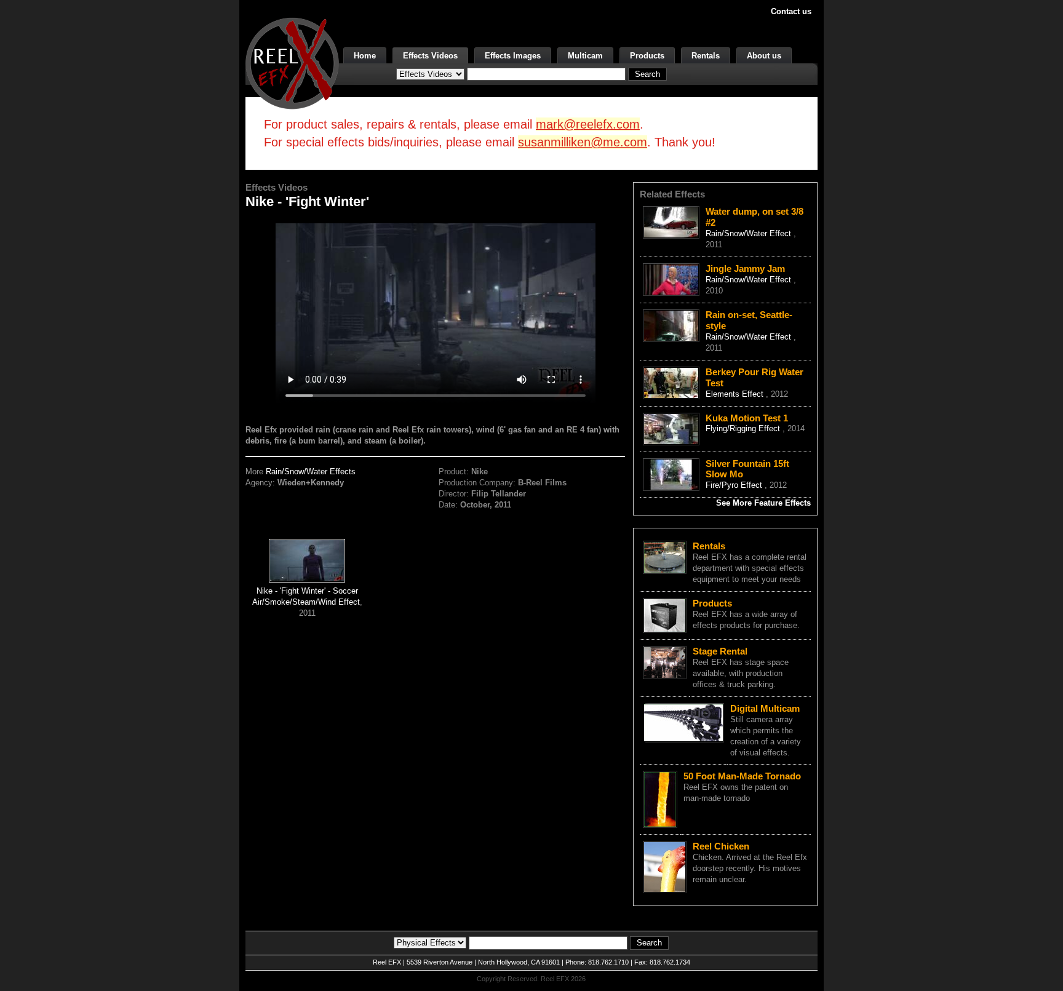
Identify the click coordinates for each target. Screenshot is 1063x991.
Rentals (705, 55)
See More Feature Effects (763, 502)
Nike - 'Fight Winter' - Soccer (307, 590)
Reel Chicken (721, 846)
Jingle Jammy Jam (745, 268)
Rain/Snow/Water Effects (311, 471)
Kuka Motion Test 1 (747, 418)
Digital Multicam (765, 708)
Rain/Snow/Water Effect (750, 233)
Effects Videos (430, 55)
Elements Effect (736, 394)
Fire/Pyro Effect (735, 485)
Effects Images (513, 55)
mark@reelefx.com (588, 124)
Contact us (791, 11)
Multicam (585, 55)
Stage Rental (720, 651)
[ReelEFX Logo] (292, 62)
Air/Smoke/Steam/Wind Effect (306, 602)
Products (647, 55)
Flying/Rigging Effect (744, 428)
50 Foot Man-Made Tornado (742, 776)
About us (764, 55)
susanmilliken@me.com (582, 142)
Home (365, 55)
